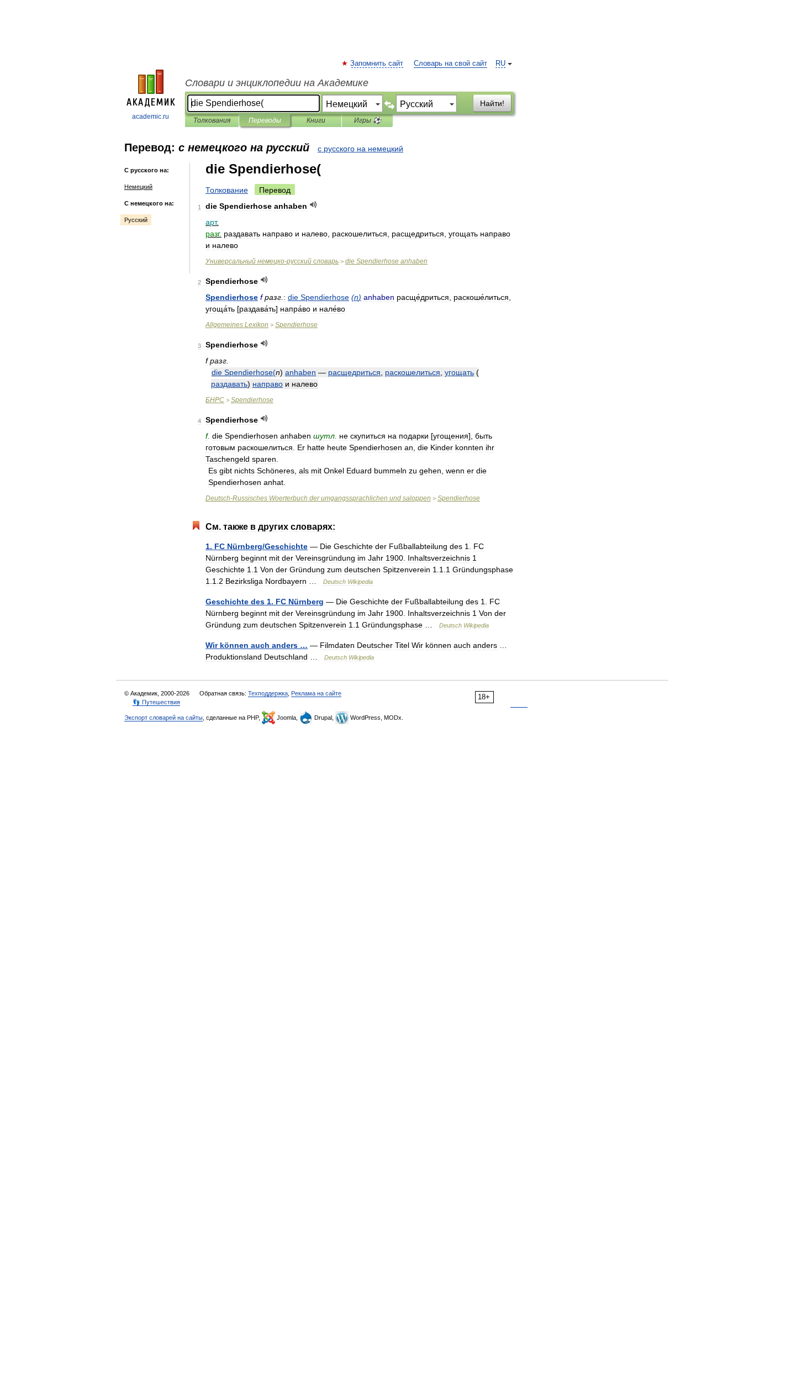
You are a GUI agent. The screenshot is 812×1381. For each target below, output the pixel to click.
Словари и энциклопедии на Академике (276, 82)
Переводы (265, 120)
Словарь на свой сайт (450, 63)
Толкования (211, 120)
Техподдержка (268, 693)
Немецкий (138, 186)
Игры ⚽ (367, 120)
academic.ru (150, 116)
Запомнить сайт (377, 63)
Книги (316, 120)
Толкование (226, 190)
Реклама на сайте (316, 693)
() (356, 297)
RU (500, 63)
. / (256, 546)
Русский (135, 220)
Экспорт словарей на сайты (163, 717)
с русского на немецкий (360, 148)
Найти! (492, 103)
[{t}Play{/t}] (313, 205)
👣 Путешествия (156, 702)
